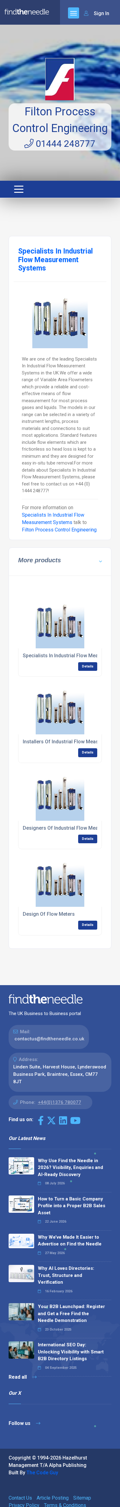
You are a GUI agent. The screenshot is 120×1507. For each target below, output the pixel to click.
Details (88, 666)
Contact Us (20, 1498)
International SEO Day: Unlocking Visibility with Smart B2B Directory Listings (71, 1351)
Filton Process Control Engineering (59, 530)
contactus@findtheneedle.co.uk (49, 1039)
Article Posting (53, 1498)
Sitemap (82, 1498)
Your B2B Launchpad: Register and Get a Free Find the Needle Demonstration (71, 1313)
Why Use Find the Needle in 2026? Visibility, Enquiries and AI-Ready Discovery (70, 1167)
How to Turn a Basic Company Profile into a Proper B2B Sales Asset (71, 1206)
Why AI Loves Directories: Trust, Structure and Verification (66, 1275)
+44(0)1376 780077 (59, 1102)
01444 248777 (64, 143)
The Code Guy (42, 1473)
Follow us (20, 1423)
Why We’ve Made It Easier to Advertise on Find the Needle (70, 1240)
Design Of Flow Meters (49, 914)
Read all (18, 1377)
